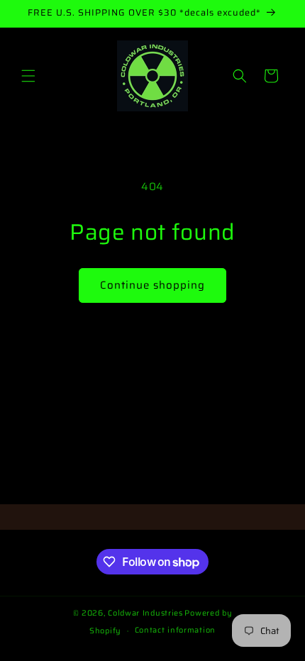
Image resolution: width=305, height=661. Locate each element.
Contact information (175, 630)
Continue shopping (152, 285)
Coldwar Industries (145, 613)
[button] (28, 75)
